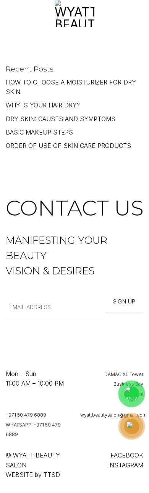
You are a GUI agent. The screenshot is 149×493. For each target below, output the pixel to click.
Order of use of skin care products (68, 145)
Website (19, 474)
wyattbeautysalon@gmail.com (113, 415)
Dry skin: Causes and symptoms (60, 119)
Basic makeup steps (39, 132)
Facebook (126, 455)
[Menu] (10, 13)
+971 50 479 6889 (26, 415)
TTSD (52, 474)
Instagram (125, 465)
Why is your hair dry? (43, 105)
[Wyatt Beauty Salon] (74, 13)
